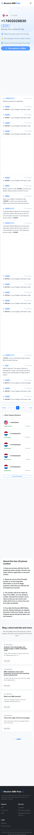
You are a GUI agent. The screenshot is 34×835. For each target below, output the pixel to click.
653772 (7, 383)
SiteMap (3, 823)
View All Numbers (17, 476)
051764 (7, 279)
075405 (19, 189)
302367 (7, 391)
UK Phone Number (24, 810)
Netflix (7, 185)
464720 (7, 311)
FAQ (2, 807)
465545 (7, 180)
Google (7, 106)
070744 (7, 295)
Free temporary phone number (15, 832)
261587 (7, 117)
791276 (5, 358)
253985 (15, 232)
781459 (7, 134)
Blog (2, 813)
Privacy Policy (5, 826)
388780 (7, 303)
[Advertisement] (17, 76)
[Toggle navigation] (30, 3)
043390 (7, 399)
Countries (21, 807)
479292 (15, 218)
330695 (5, 201)
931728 (7, 287)
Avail (6, 365)
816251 (7, 109)
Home (4, 408)
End (30, 408)
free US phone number (15, 562)
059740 (7, 126)
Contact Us (4, 810)
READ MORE (7, 661)
